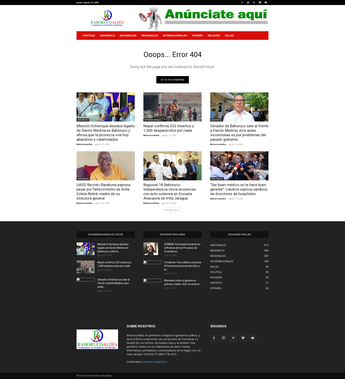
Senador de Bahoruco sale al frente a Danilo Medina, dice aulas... (113, 283)
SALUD (229, 35)
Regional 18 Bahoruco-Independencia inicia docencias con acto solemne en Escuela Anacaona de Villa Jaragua (169, 191)
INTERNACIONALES (175, 35)
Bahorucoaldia (84, 144)
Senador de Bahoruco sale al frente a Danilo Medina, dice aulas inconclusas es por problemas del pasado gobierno (239, 133)
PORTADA (89, 35)
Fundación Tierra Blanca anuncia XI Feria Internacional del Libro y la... (182, 266)
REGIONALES (149, 35)
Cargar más (171, 209)
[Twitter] (254, 2)
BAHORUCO (107, 35)
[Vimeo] (260, 2)
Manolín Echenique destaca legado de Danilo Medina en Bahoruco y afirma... (112, 248)
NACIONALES (128, 35)
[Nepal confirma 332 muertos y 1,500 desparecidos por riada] (172, 106)
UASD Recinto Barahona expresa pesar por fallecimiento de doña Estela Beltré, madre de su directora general (103, 191)
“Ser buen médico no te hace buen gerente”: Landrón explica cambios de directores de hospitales (238, 189)
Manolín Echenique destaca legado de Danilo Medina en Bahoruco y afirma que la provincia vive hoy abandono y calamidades (106, 133)
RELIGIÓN (214, 35)
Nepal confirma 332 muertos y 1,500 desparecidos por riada (168, 128)
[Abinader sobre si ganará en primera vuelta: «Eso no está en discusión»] (152, 284)
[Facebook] (242, 2)
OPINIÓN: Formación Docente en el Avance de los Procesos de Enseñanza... (182, 248)
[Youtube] (265, 2)
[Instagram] (248, 2)
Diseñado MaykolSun (155, 361)
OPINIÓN (197, 35)
